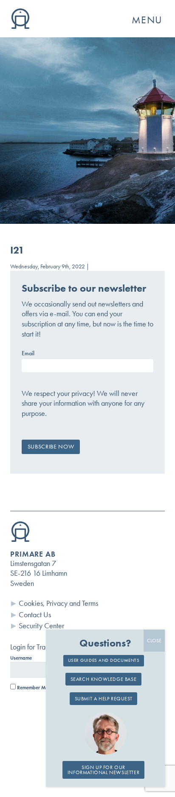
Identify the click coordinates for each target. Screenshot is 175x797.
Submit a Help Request (104, 699)
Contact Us (35, 614)
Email (28, 354)
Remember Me (32, 688)
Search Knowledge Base (104, 679)
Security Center (41, 625)
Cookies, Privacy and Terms (58, 603)
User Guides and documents (104, 660)
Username (21, 658)
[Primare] (20, 26)
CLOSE (154, 641)
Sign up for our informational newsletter (103, 769)
